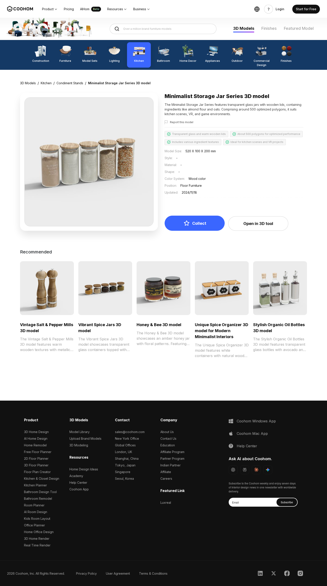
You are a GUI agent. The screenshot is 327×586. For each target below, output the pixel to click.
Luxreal (165, 502)
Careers (166, 478)
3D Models (243, 28)
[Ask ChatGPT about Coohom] (233, 469)
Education (167, 445)
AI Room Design (35, 512)
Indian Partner (170, 465)
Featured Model (299, 28)
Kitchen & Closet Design (41, 478)
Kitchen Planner (35, 485)
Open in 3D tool (258, 223)
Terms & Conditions (153, 573)
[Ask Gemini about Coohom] (267, 469)
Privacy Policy (86, 573)
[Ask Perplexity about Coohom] (244, 469)
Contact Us (168, 438)
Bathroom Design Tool (40, 492)
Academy (76, 476)
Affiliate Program (172, 452)
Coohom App (79, 489)
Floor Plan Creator (37, 472)
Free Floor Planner (37, 452)
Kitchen (46, 83)
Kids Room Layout (37, 518)
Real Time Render (37, 545)
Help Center (78, 482)
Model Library (79, 432)
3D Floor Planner (36, 465)
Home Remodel (35, 445)
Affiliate (165, 472)
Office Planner (34, 525)
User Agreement (118, 573)
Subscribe (287, 502)
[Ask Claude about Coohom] (256, 469)
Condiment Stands (70, 83)
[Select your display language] (256, 9)
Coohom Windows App (256, 421)
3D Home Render (36, 538)
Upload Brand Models (85, 438)
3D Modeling (78, 445)
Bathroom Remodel (38, 498)
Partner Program (172, 458)
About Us (167, 432)
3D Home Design (36, 432)
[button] (50, 9)
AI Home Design (35, 438)
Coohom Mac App (252, 433)
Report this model (181, 122)
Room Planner (34, 505)
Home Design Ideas (83, 469)
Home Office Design (39, 532)
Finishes (269, 28)
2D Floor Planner (36, 458)
